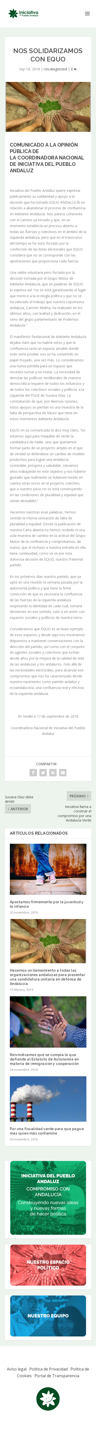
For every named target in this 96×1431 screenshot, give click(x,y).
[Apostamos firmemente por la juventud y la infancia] (48, 869)
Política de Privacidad (48, 1369)
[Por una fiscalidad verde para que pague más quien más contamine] (48, 1098)
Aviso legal (17, 1369)
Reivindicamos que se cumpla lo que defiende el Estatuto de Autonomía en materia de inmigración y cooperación (44, 1059)
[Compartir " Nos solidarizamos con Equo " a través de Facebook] (33, 773)
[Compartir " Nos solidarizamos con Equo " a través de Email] (63, 773)
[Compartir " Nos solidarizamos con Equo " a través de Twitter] (43, 773)
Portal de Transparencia (56, 1375)
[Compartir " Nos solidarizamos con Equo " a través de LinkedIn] (53, 773)
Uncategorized (55, 69)
